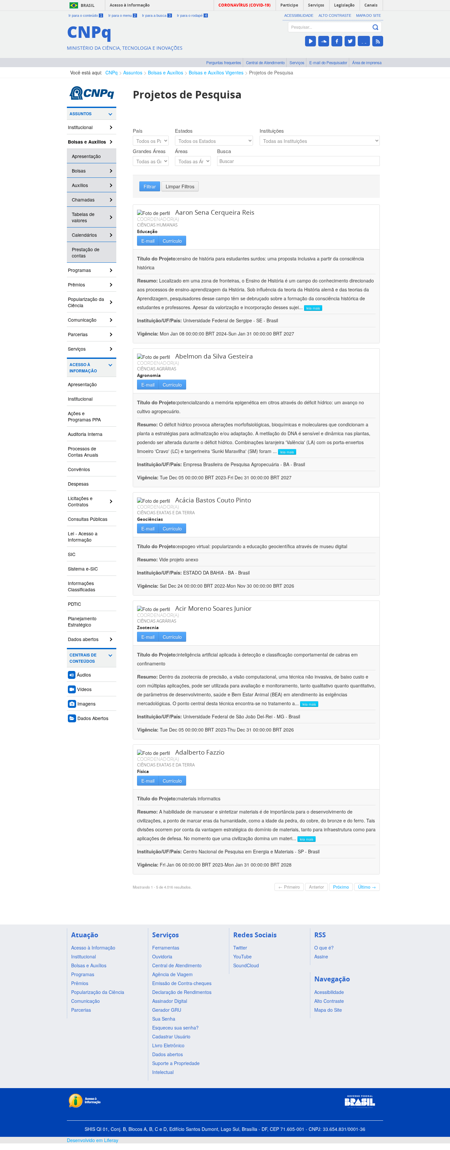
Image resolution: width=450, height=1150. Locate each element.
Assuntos (132, 72)
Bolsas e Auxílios (165, 72)
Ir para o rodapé (192, 15)
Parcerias (78, 334)
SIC (71, 554)
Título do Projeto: (157, 258)
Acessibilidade (298, 15)
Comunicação (82, 319)
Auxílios (80, 185)
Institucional (80, 127)
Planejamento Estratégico (82, 621)
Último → (367, 887)
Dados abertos (83, 639)
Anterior (316, 887)
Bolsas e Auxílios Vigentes (216, 72)
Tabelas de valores (83, 217)
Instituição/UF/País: (160, 320)
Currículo (172, 240)
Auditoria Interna (85, 434)
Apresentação (86, 156)
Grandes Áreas (149, 151)
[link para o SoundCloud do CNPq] (323, 41)
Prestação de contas (85, 252)
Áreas (181, 151)
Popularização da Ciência (86, 302)
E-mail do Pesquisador (328, 62)
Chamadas (83, 199)
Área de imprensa (366, 62)
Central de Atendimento (265, 62)
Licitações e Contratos (80, 501)
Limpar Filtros (180, 186)
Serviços (297, 62)
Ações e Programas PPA (84, 416)
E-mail (148, 240)
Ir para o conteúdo (85, 15)
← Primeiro (289, 887)
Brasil (88, 5)
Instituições (272, 130)
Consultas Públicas (87, 519)
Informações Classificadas (81, 586)
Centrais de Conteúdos (83, 658)
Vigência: (148, 333)
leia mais (313, 308)
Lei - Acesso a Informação (83, 536)
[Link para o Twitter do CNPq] (350, 41)
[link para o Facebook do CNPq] (336, 41)
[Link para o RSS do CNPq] (377, 41)
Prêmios (76, 284)
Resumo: (147, 280)
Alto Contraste (335, 15)
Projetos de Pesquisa (271, 72)
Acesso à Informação (83, 368)
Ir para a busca (156, 15)
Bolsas (79, 170)
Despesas (78, 483)
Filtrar (150, 186)
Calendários (84, 234)
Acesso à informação (130, 5)
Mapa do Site (368, 15)
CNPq (111, 72)
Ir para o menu (122, 15)
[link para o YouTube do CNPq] (310, 41)
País (138, 130)
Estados (184, 130)
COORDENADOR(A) (158, 219)
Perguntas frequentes (223, 62)
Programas (79, 270)
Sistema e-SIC (83, 568)
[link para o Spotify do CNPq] (364, 41)
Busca (224, 151)
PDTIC (74, 604)
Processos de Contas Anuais (83, 451)
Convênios (79, 469)
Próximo (341, 887)
